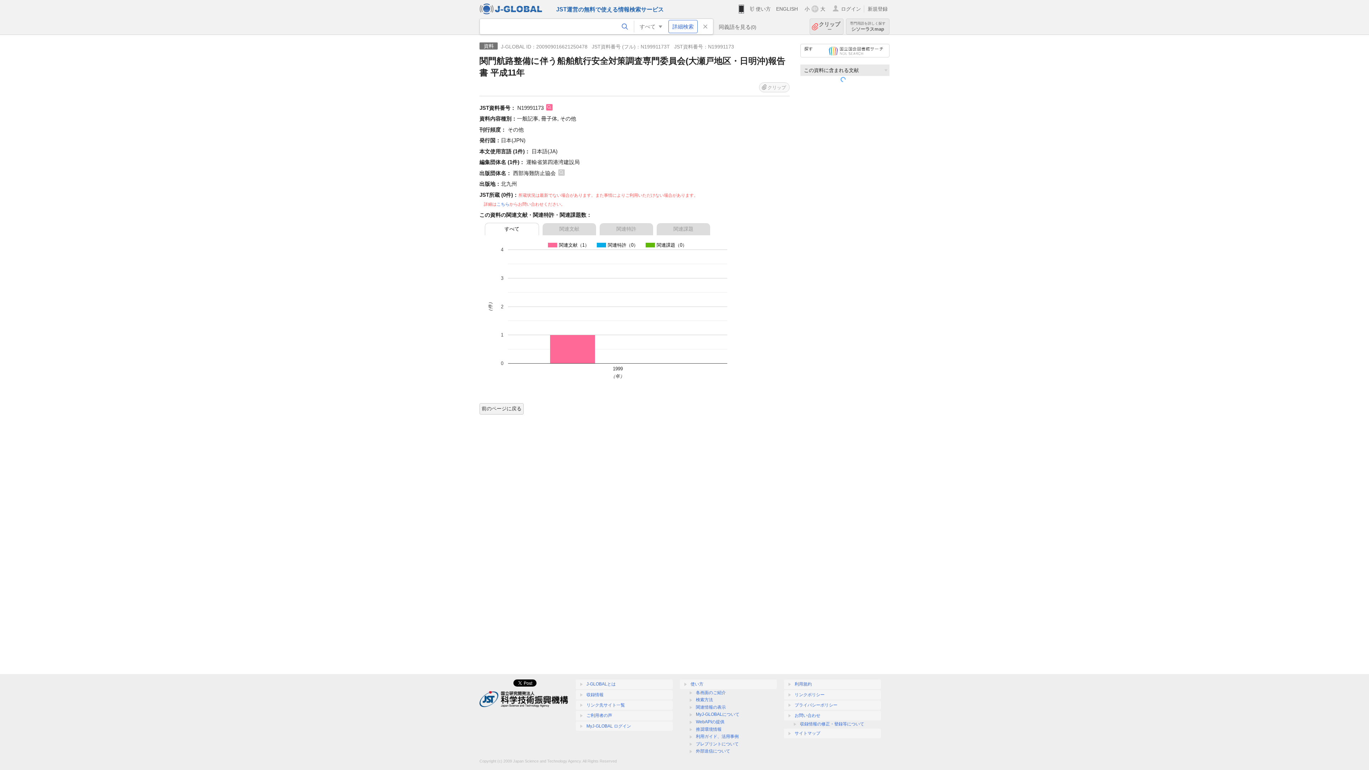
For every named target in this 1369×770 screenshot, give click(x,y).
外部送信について (713, 751)
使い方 (763, 9)
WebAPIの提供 (710, 721)
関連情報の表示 (711, 707)
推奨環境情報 (709, 729)
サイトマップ (807, 733)
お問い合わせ (807, 715)
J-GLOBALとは (601, 684)
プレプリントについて (717, 743)
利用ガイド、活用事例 (717, 736)
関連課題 (683, 229)
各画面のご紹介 (711, 692)
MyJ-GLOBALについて (717, 714)
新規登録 (878, 9)
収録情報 (595, 694)
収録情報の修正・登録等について (832, 724)
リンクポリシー (810, 694)
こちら (503, 204)
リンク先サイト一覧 (605, 705)
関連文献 (569, 229)
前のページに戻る (502, 408)
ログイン (851, 9)
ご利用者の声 (599, 715)
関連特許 (626, 229)
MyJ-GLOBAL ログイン (608, 726)
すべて (511, 229)
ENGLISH (787, 9)
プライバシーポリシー (816, 705)
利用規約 (803, 684)
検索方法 (704, 699)
